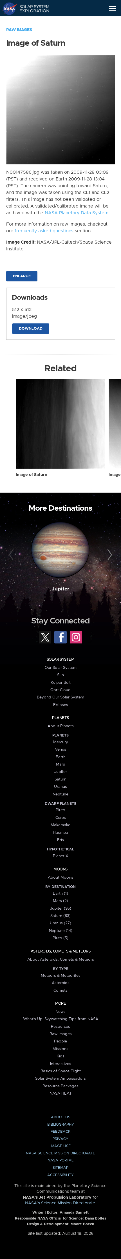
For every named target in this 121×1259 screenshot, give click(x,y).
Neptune (60, 794)
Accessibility (60, 1175)
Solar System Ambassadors (60, 1079)
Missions (60, 1049)
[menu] (112, 8)
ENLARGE (22, 276)
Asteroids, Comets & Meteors (60, 951)
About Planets (61, 726)
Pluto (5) (60, 938)
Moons (60, 869)
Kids (60, 1056)
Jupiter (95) (60, 908)
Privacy (60, 1139)
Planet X (60, 856)
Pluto (60, 810)
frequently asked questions (44, 231)
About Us (60, 1117)
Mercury (60, 742)
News (60, 1012)
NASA (7, 8)
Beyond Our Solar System (60, 697)
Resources (60, 1027)
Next (108, 555)
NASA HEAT (61, 1093)
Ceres (60, 818)
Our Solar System (61, 668)
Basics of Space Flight (61, 1071)
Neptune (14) (60, 931)
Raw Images (19, 30)
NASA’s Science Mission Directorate (60, 1203)
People (60, 1041)
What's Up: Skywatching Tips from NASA (60, 1019)
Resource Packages (60, 1086)
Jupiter (60, 589)
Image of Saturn (31, 475)
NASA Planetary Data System (76, 213)
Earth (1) (60, 894)
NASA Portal (60, 1160)
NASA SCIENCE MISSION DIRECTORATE (60, 1153)
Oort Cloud (60, 690)
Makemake (60, 825)
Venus (60, 749)
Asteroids (61, 983)
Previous (12, 555)
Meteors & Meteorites (60, 976)
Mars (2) (60, 901)
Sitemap (60, 1168)
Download (30, 328)
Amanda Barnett (74, 1212)
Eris (60, 840)
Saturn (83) (60, 916)
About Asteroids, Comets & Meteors (60, 960)
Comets (60, 991)
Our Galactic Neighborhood (31, 21)
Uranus (60, 787)
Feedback (60, 1132)
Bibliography (60, 1124)
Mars (60, 764)
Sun (60, 675)
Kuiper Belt (61, 683)
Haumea (60, 833)
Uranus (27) (60, 923)
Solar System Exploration (31, 8)
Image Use (60, 1146)
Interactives (60, 1064)
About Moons (60, 877)
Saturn (60, 779)
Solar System (60, 660)
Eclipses (60, 705)
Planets (60, 718)
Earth (61, 757)
